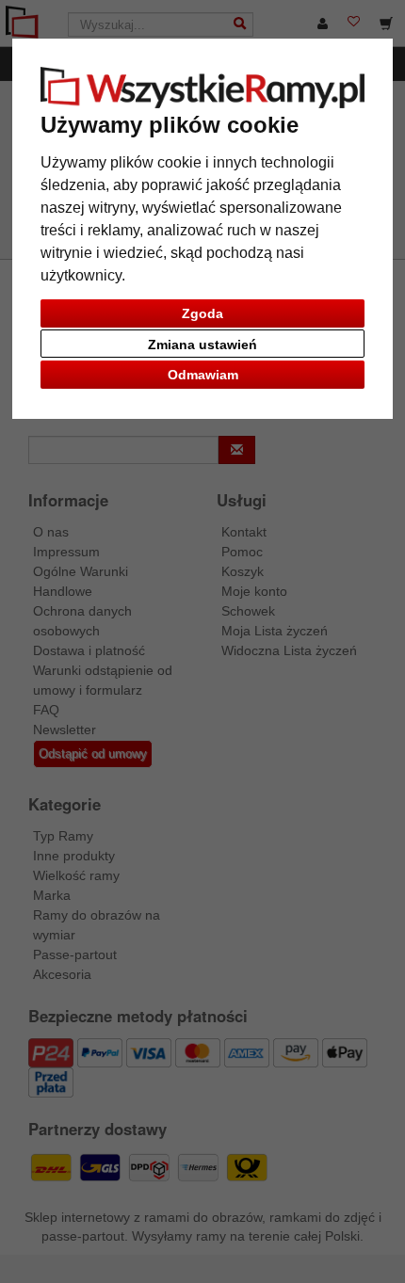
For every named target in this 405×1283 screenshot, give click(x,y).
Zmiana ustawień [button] (202, 344)
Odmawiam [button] (203, 374)
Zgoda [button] (202, 313)
